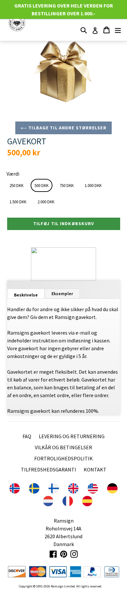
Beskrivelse (26, 295)
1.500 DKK (17, 202)
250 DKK (16, 185)
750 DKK (67, 185)
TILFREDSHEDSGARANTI (48, 469)
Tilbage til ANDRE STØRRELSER (66, 128)
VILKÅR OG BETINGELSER (63, 447)
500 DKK (42, 185)
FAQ (26, 436)
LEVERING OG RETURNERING (72, 436)
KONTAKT (95, 469)
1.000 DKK (93, 185)
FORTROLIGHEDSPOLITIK (63, 458)
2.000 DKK (45, 202)
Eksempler (62, 293)
